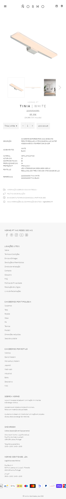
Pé (6, 322)
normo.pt (33, 102)
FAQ (6, 279)
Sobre (7, 250)
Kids (6, 386)
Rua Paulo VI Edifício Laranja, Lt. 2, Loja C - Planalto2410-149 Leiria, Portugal (17, 467)
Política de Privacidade (13, 283)
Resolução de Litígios (12, 287)
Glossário (8, 275)
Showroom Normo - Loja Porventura (17, 435)
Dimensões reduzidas (13, 334)
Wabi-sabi (8, 369)
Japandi (8, 365)
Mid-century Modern (12, 361)
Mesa (6, 318)
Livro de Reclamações (13, 291)
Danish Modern (10, 357)
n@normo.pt (48, 202)
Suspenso (8, 305)
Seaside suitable (11, 338)
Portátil (7, 330)
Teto (6, 310)
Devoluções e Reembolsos (14, 262)
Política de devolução (16, 194)
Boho (6, 377)
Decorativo (9, 381)
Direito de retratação (12, 266)
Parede (7, 314)
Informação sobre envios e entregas (21, 190)
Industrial (8, 373)
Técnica (7, 326)
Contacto (8, 270)
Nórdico (8, 353)
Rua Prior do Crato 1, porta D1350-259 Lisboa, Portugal (14, 438)
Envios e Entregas (11, 258)
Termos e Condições (12, 254)
